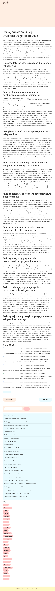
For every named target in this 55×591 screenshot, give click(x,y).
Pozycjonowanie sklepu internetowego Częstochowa (34, 348)
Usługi (5, 573)
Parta (6, 2)
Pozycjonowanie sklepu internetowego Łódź (32, 365)
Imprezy (6, 525)
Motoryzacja (7, 533)
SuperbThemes (35, 588)
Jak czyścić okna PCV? (10, 444)
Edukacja (6, 516)
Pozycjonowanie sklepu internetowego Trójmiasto (33, 382)
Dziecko (6, 513)
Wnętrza (6, 576)
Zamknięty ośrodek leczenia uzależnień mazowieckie (18, 486)
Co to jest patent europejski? (11, 451)
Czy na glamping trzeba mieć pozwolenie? (15, 418)
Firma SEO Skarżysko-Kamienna (12, 448)
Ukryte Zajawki (8, 567)
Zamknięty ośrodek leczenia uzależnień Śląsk (16, 480)
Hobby (5, 522)
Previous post (10, 399)
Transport (6, 562)
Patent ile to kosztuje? (10, 441)
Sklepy (5, 553)
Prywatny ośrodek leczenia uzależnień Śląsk (16, 496)
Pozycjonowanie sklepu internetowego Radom (32, 356)
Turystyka (6, 564)
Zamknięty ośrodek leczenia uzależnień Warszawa (17, 490)
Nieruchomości (8, 536)
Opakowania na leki (9, 431)
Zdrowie (6, 579)
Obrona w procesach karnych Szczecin (14, 428)
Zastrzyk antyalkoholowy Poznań (12, 464)
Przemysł (6, 547)
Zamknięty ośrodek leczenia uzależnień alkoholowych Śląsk (20, 483)
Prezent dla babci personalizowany (13, 470)
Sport (5, 556)
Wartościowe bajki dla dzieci (11, 438)
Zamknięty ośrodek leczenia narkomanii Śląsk (16, 422)
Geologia (6, 519)
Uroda (5, 570)
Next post (45, 399)
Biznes (5, 505)
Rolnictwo (6, 550)
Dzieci (5, 510)
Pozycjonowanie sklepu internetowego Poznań (32, 373)
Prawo (5, 544)
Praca (5, 542)
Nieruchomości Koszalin (10, 467)
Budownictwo (7, 507)
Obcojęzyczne (7, 539)
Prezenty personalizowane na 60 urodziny (15, 477)
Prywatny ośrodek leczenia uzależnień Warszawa (17, 493)
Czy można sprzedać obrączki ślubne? (14, 454)
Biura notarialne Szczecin (11, 461)
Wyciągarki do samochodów (11, 457)
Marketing (6, 392)
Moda (5, 530)
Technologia (7, 559)
